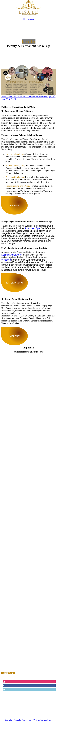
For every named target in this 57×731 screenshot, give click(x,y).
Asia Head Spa (32, 228)
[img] (28, 8)
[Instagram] (4, 681)
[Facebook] (3, 685)
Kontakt (17, 720)
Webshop (6, 260)
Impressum (27, 720)
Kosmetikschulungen (11, 255)
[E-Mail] (4, 689)
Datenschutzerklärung (43, 720)
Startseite (30, 19)
